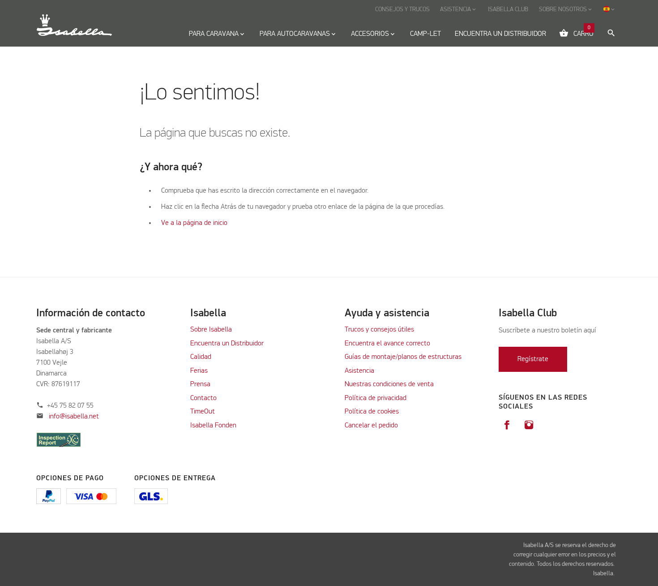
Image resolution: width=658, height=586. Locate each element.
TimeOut (202, 411)
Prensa (200, 384)
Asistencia (359, 371)
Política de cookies (372, 411)
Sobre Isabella (211, 329)
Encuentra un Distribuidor (227, 343)
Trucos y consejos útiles (379, 329)
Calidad (201, 357)
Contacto (203, 398)
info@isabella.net (74, 416)
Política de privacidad (375, 398)
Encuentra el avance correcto (387, 343)
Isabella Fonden (213, 425)
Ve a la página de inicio (194, 223)
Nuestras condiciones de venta (389, 384)
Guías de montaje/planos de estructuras (403, 357)
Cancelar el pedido (371, 425)
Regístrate (532, 359)
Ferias (199, 371)
